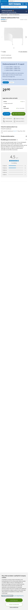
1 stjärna (4, 174)
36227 (15, 131)
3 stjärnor (5, 170)
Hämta (7, 113)
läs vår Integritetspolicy (18, 595)
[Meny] (1, 4)
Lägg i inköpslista (23, 51)
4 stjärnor (5, 167)
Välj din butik (6, 108)
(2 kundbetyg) (4, 21)
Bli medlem (5, 82)
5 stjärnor (5, 165)
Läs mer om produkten (6, 57)
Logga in (12, 82)
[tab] (4, 1)
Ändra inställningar (14, 607)
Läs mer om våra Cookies (7, 595)
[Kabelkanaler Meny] (8, 15)
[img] (26, 37)
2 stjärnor (5, 172)
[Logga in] (23, 4)
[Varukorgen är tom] (26, 4)
